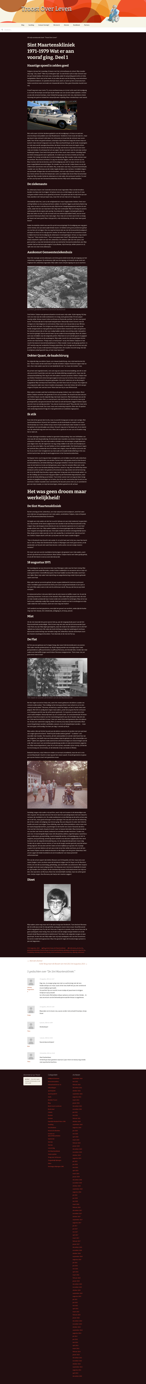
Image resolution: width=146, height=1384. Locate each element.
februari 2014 (76, 1351)
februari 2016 (76, 1278)
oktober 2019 (77, 1155)
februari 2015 (76, 1315)
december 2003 (77, 1376)
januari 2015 (76, 1318)
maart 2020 (76, 1140)
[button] (57, 287)
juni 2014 (75, 1339)
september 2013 (77, 1367)
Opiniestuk (51, 1139)
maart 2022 (76, 1100)
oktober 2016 (77, 1253)
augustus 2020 (77, 1127)
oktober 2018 (77, 1186)
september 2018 (77, 1189)
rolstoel (36, 952)
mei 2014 (75, 1342)
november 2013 (77, 1361)
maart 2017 (76, 1238)
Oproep (50, 1142)
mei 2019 (75, 1167)
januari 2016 (76, 1281)
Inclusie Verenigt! (43, 25)
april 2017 (75, 1235)
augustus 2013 (77, 1370)
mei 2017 (75, 1232)
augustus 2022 (77, 1097)
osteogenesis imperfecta (77, 950)
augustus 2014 (77, 1333)
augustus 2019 (77, 1158)
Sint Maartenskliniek (60, 948)
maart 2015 (76, 1312)
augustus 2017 (77, 1223)
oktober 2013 (77, 1364)
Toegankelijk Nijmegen (54, 1160)
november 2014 (77, 1324)
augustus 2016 (77, 1259)
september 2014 (77, 1330)
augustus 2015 (77, 1296)
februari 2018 (76, 1207)
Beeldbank (76, 25)
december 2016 (77, 1247)
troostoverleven (67, 952)
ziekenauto (81, 952)
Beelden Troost (52, 1100)
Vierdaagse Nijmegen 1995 (56, 1166)
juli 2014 (75, 1336)
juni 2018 (75, 1198)
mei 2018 (75, 1201)
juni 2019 (75, 1164)
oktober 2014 (77, 1327)
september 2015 (77, 1293)
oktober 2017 (77, 1216)
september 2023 (77, 1078)
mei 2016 (75, 1269)
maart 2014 (76, 1348)
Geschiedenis (52, 1127)
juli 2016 (75, 1262)
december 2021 (77, 1106)
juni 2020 (75, 1130)
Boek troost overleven (54, 1106)
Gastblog (31, 25)
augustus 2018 (77, 1192)
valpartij (74, 952)
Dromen (50, 1115)
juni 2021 (75, 1112)
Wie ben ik (56, 25)
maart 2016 (76, 1275)
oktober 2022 (77, 1091)
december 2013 (77, 1358)
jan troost (50, 950)
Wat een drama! (34, 960)
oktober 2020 (77, 1121)
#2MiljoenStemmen (53, 1078)
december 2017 (77, 1210)
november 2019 (77, 1152)
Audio (49, 1097)
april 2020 (75, 1137)
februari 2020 (76, 1143)
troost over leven (45, 952)
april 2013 (75, 1373)
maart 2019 (76, 1173)
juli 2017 (75, 1226)
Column (50, 1112)
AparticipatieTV (52, 1094)
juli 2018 (75, 1195)
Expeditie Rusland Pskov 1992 (57, 1121)
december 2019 (77, 1149)
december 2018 (77, 1180)
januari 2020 (76, 1146)
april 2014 (75, 1345)
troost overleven (56, 952)
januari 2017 (76, 1244)
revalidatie (30, 952)
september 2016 (77, 1256)
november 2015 (77, 1287)
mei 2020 (75, 1134)
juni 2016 (75, 1266)
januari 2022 (76, 1103)
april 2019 (75, 1170)
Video (49, 1163)
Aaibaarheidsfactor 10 (54, 1084)
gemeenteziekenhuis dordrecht (36, 950)
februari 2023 (76, 1084)
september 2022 (77, 1094)
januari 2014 (76, 1354)
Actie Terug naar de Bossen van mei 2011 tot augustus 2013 (63, 963)
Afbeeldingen (52, 1088)
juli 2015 (75, 1299)
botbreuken (72, 948)
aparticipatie (52, 1091)
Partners (86, 25)
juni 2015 (75, 1302)
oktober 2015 (77, 1290)
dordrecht (80, 948)
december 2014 (77, 1321)
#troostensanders (53, 1081)
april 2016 (75, 1272)
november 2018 (77, 1183)
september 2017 (77, 1219)
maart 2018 (76, 1204)
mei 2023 (75, 1081)
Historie (66, 25)
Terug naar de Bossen (54, 1157)
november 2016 (77, 1250)
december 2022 (77, 1088)
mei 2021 (75, 1115)
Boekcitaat (49, 948)
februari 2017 (76, 1241)
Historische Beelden (54, 1130)
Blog (22, 25)
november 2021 (77, 1109)
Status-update (52, 1154)
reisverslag (51, 1148)
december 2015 (77, 1284)
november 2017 (77, 1213)
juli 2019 (75, 1161)
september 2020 (77, 1124)
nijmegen (66, 950)
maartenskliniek (58, 950)
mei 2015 (75, 1305)
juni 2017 (75, 1229)
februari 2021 (76, 1118)
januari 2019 (76, 1177)
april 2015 (75, 1308)
